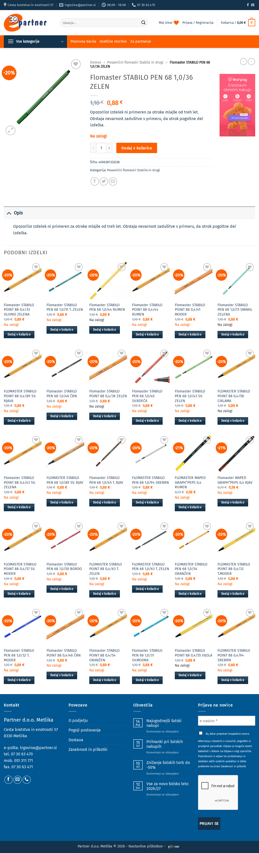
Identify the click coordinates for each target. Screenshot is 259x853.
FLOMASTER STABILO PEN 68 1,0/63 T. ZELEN (150, 566)
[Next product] (243, 61)
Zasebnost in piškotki (88, 749)
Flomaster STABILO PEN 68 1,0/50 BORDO (64, 566)
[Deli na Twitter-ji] (104, 181)
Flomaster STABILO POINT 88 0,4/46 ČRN (64, 653)
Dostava (76, 739)
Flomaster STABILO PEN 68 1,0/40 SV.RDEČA (147, 396)
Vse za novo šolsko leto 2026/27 (167, 786)
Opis (18, 213)
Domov (95, 62)
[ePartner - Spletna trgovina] (28, 22)
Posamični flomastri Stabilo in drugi (135, 62)
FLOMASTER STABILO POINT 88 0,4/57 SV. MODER (20, 569)
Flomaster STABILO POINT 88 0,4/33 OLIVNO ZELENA (19, 310)
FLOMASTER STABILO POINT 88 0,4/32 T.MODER (234, 569)
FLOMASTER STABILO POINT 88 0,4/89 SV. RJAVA (20, 396)
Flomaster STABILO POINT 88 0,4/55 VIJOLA (193, 653)
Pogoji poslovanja (85, 730)
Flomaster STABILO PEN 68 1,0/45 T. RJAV (106, 480)
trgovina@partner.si (38, 747)
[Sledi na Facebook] (247, 5)
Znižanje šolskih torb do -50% (168, 765)
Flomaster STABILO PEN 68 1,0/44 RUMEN (107, 307)
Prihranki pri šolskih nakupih (164, 744)
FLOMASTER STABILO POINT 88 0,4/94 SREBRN (234, 655)
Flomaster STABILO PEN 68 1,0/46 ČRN (62, 393)
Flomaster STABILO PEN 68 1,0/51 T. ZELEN (65, 307)
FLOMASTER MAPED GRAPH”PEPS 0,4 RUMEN (190, 482)
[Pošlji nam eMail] (252, 5)
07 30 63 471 (22, 766)
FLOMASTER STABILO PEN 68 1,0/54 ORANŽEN (191, 569)
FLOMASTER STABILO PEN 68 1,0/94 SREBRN (150, 480)
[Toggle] (9, 213)
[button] (238, 23)
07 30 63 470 (22, 754)
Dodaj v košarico (136, 148)
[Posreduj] (143, 22)
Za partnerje (140, 41)
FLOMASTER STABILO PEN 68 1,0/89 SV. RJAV (65, 480)
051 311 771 (23, 760)
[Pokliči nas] (27, 780)
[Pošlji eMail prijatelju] (113, 181)
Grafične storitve (113, 41)
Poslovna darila (83, 41)
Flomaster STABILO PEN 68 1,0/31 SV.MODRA (147, 655)
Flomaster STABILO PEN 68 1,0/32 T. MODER (19, 655)
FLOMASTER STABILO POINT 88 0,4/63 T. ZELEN (105, 569)
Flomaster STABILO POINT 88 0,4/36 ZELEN (108, 393)
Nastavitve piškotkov (145, 846)
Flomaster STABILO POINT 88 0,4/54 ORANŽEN (104, 655)
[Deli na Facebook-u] (95, 181)
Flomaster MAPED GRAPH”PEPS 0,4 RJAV (235, 480)
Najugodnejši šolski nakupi (164, 723)
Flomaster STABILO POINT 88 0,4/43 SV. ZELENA (19, 482)
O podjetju (78, 720)
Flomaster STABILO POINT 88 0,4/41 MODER (190, 310)
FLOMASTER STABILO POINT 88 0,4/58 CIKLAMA (234, 396)
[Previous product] (251, 61)
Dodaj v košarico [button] (19, 334)
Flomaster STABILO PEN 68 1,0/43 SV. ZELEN (190, 396)
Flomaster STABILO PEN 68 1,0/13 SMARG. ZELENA (235, 310)
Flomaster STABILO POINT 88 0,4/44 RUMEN (147, 310)
